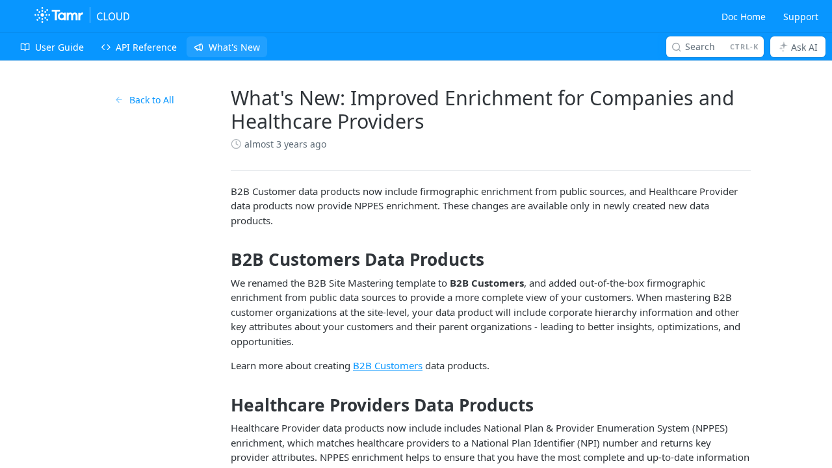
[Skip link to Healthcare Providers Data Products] (222, 405)
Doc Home (744, 16)
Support (800, 16)
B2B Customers (387, 365)
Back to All (151, 100)
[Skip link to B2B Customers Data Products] (222, 260)
